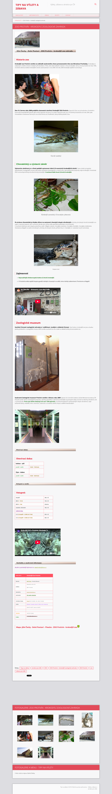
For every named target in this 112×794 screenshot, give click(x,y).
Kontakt (68, 15)
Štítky (16, 668)
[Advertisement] (56, 693)
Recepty (57, 15)
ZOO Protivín (83, 668)
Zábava (47, 15)
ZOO (45, 668)
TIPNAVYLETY (18, 20)
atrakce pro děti (37, 668)
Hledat (95, 4)
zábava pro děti (21, 671)
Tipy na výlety (25, 668)
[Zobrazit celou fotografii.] (24, 720)
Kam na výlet (19, 15)
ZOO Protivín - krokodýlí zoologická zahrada (63, 668)
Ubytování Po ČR (34, 15)
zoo (91, 668)
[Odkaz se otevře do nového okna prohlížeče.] (27, 39)
